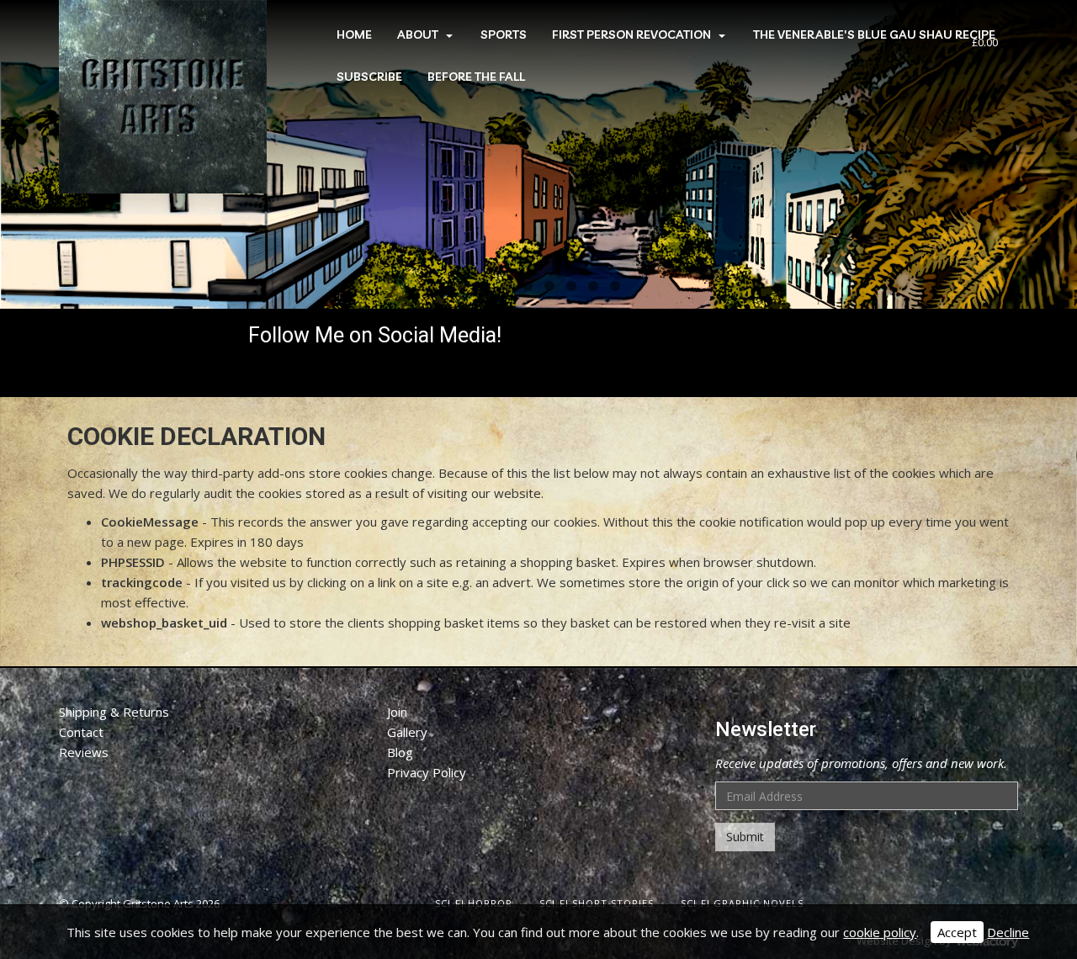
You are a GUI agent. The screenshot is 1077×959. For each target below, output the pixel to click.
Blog (400, 752)
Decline (1008, 932)
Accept (957, 932)
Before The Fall (476, 76)
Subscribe (369, 76)
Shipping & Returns (114, 711)
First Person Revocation (631, 34)
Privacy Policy (426, 772)
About (417, 34)
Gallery (407, 731)
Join (397, 711)
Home (354, 34)
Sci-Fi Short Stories (596, 903)
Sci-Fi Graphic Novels (742, 903)
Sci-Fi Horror (473, 903)
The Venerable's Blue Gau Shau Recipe (874, 34)
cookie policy (879, 932)
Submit (745, 837)
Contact (81, 731)
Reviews (84, 752)
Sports (503, 34)
